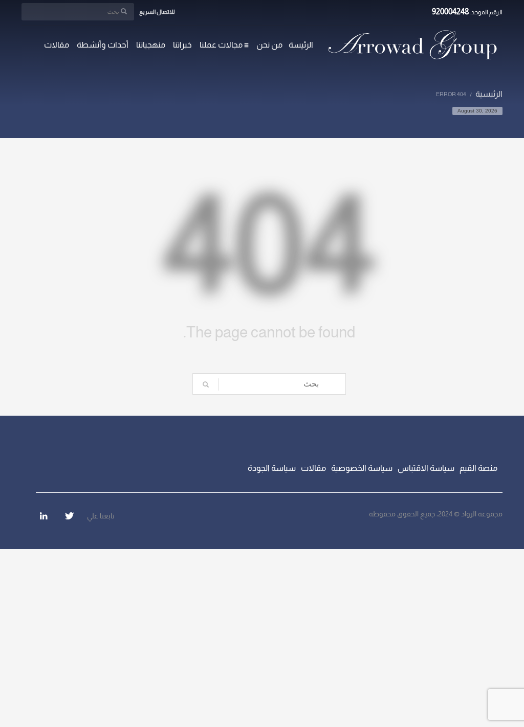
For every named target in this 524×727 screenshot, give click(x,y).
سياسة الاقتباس (426, 468)
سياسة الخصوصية (361, 468)
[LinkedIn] (43, 516)
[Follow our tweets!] (69, 516)
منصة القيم (478, 468)
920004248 (450, 11)
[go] (124, 11)
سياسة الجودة (272, 468)
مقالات (313, 468)
